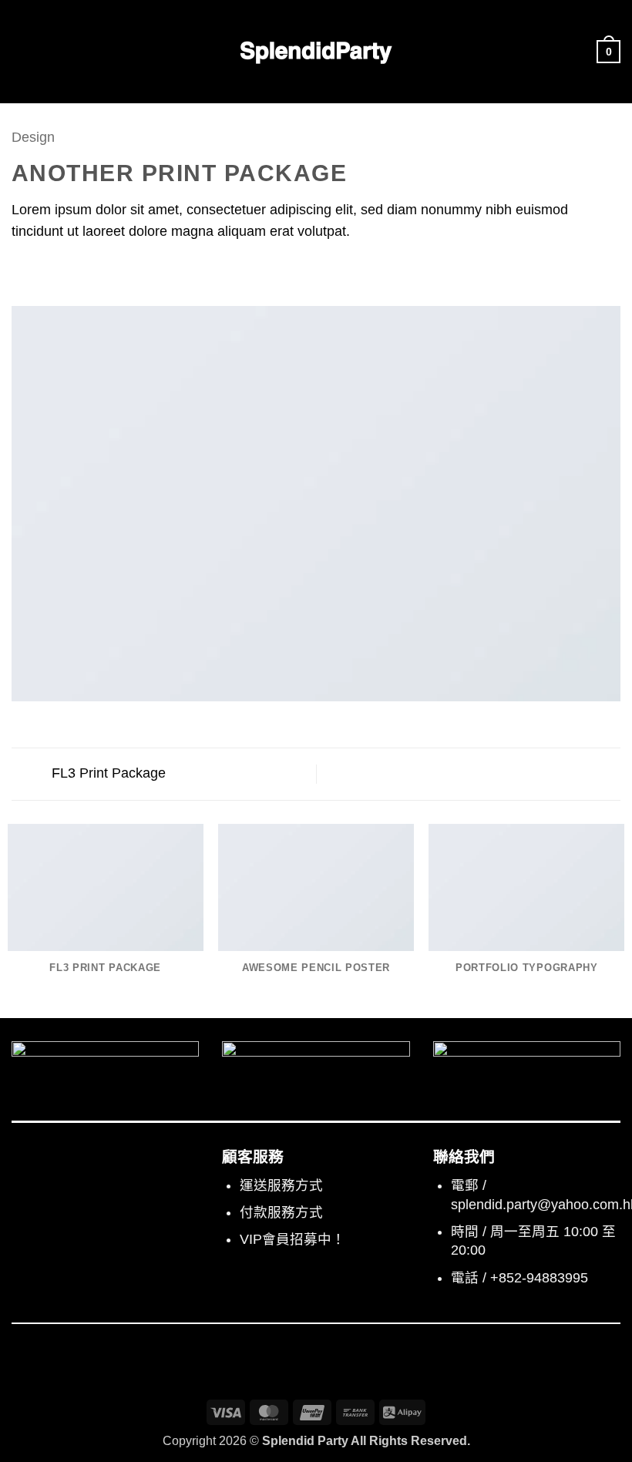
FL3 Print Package (107, 773)
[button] (22, 52)
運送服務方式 (281, 1185)
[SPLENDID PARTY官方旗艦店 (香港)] (316, 52)
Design (33, 137)
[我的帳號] (578, 52)
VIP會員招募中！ (292, 1239)
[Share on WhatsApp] (22, 271)
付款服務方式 (281, 1212)
